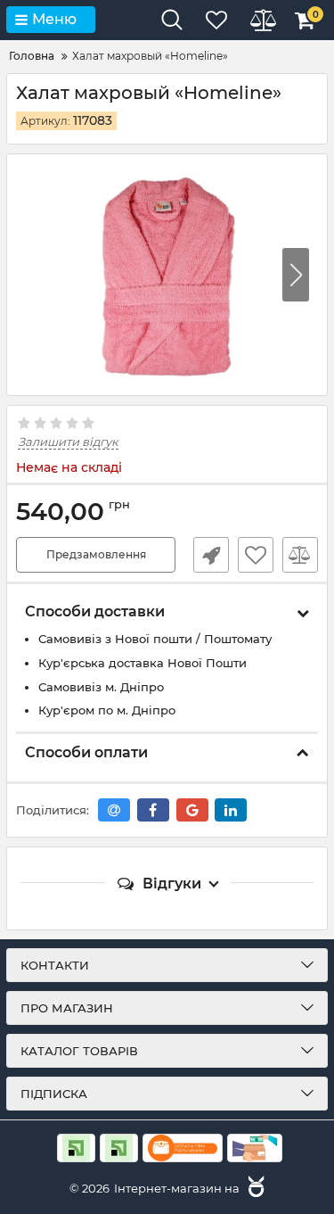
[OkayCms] (254, 1188)
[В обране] (255, 555)
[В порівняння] (300, 555)
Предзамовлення (96, 554)
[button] (295, 274)
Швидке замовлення (211, 555)
